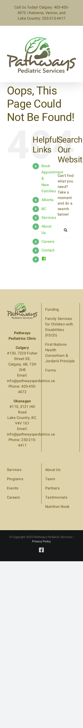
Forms (50, 370)
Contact (48, 250)
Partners (52, 488)
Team (50, 479)
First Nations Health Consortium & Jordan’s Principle (60, 353)
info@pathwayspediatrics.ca (31, 381)
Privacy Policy (41, 541)
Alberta (48, 200)
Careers (48, 241)
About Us (52, 470)
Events (12, 488)
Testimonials (56, 497)
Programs (15, 479)
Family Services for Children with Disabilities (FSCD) (59, 327)
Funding (52, 309)
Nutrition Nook (57, 506)
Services (49, 217)
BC (44, 209)
